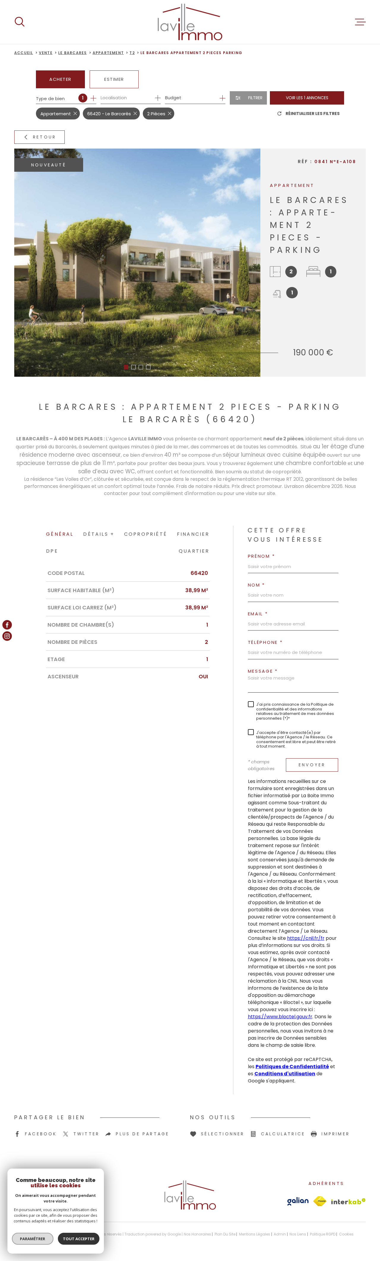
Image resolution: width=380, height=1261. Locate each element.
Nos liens (297, 1234)
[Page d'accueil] (190, 22)
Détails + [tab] (98, 534)
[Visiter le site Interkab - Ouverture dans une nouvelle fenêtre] (348, 1201)
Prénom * (261, 556)
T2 (131, 52)
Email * (258, 613)
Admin (280, 1234)
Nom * (256, 585)
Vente (46, 52)
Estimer (114, 79)
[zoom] (137, 263)
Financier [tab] (193, 534)
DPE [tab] (52, 551)
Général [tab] (59, 534)
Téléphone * (265, 642)
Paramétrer (32, 1238)
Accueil (23, 52)
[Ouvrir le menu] (360, 22)
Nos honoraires (197, 1234)
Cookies (346, 1234)
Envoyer (312, 765)
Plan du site (225, 1234)
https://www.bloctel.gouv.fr (280, 1016)
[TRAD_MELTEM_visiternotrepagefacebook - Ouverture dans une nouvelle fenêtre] (7, 625)
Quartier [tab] (194, 551)
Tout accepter (78, 1238)
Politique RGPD (322, 1234)
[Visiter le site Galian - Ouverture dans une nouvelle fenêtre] (297, 1201)
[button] (126, 367)
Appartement (108, 52)
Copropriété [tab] (145, 534)
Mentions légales (254, 1234)
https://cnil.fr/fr (305, 938)
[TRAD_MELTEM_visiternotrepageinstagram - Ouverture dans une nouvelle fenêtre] (7, 636)
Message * (263, 671)
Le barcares (72, 52)
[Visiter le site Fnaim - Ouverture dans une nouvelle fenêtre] (320, 1201)
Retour (44, 137)
